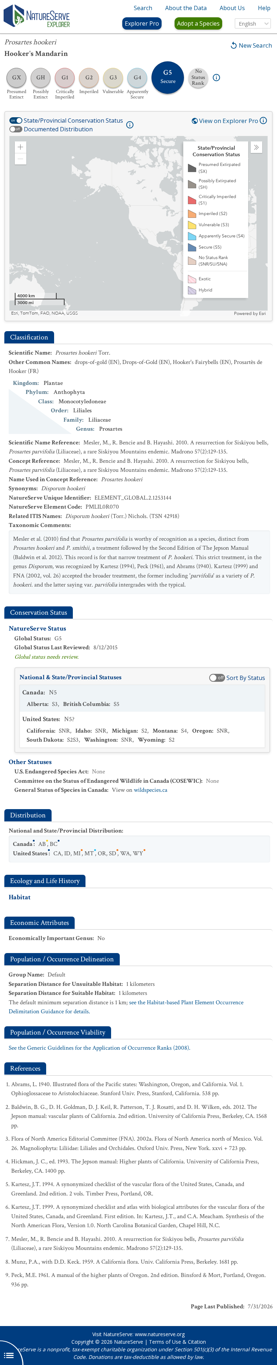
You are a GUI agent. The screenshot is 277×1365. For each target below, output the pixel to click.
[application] (138, 226)
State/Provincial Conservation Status (73, 120)
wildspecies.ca (150, 790)
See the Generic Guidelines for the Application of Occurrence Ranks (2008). (99, 1048)
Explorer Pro (142, 23)
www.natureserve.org (160, 1334)
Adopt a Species (198, 23)
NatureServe (128, 1341)
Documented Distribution (58, 129)
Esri (262, 313)
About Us (232, 8)
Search (143, 8)
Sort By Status (246, 678)
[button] (20, 147)
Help (264, 8)
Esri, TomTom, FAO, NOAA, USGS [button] (44, 313)
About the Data (186, 8)
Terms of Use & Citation (177, 1341)
